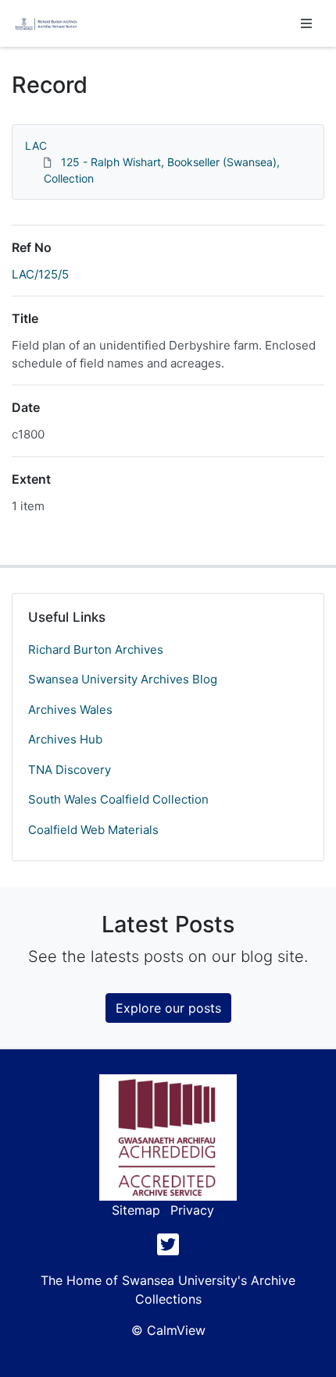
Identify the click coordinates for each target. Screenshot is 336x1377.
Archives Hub (65, 739)
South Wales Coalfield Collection (118, 799)
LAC (36, 145)
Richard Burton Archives (95, 649)
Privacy (192, 1210)
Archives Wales (70, 709)
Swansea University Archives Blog (122, 679)
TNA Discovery (69, 769)
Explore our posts (168, 1008)
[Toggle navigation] (306, 23)
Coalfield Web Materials (93, 829)
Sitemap (136, 1210)
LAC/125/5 (40, 274)
